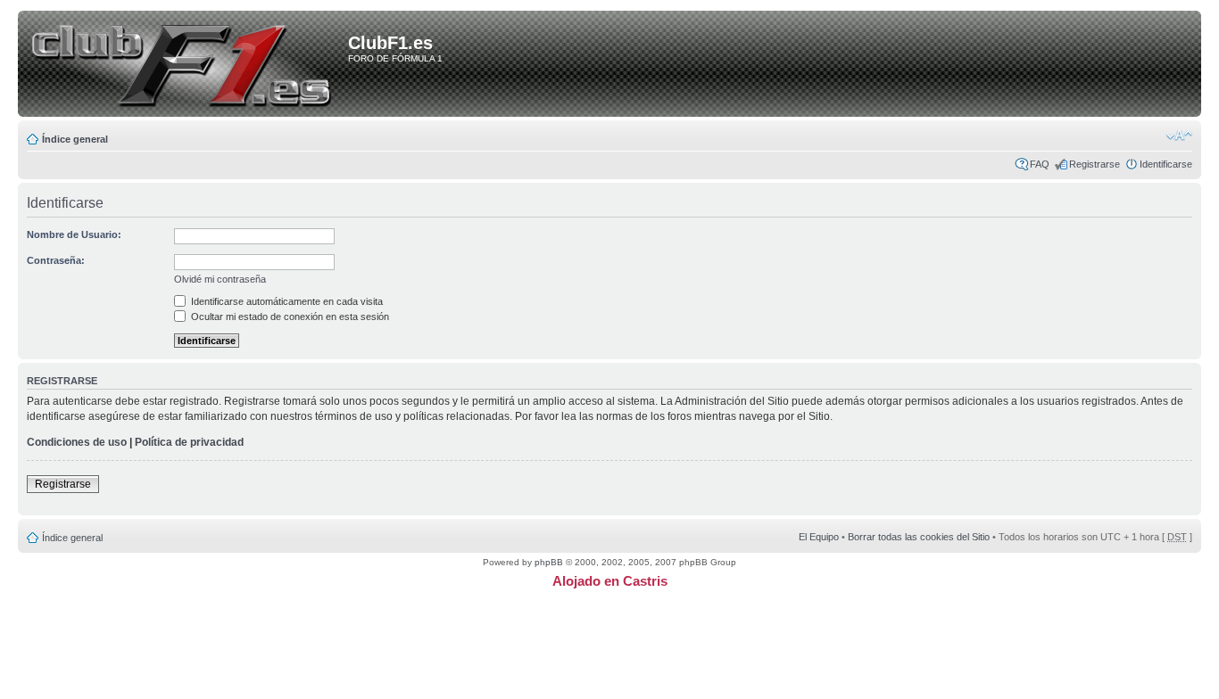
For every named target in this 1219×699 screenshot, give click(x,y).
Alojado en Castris (610, 580)
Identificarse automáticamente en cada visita (285, 301)
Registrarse (1094, 164)
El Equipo (819, 536)
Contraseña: (56, 260)
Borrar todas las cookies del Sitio (919, 536)
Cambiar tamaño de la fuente (1179, 135)
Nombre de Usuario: (74, 234)
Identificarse (1166, 164)
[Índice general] (186, 65)
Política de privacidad (189, 442)
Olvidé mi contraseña (220, 279)
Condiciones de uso (77, 442)
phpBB (549, 562)
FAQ (1039, 164)
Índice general (75, 139)
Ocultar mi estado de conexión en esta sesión (288, 316)
